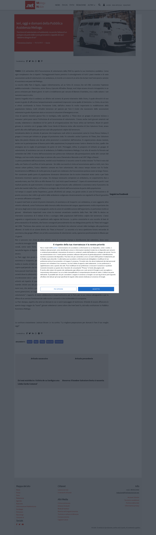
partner (55, 248)
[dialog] (78, 267)
